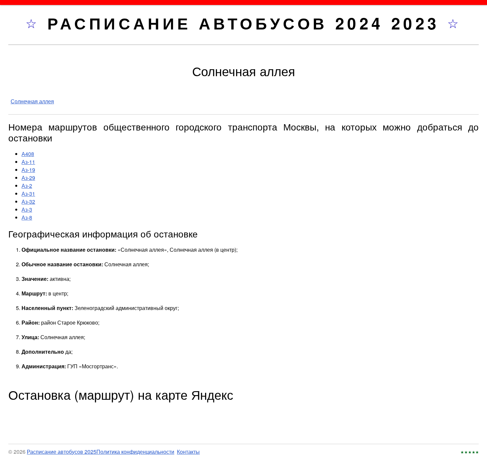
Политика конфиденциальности (135, 451)
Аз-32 (28, 201)
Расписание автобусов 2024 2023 (247, 23)
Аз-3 (27, 209)
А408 (28, 154)
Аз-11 (28, 162)
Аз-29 (28, 177)
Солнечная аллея (32, 101)
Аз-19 (28, 170)
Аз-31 (28, 193)
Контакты (188, 451)
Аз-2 (27, 185)
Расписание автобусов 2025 (61, 451)
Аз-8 (27, 217)
